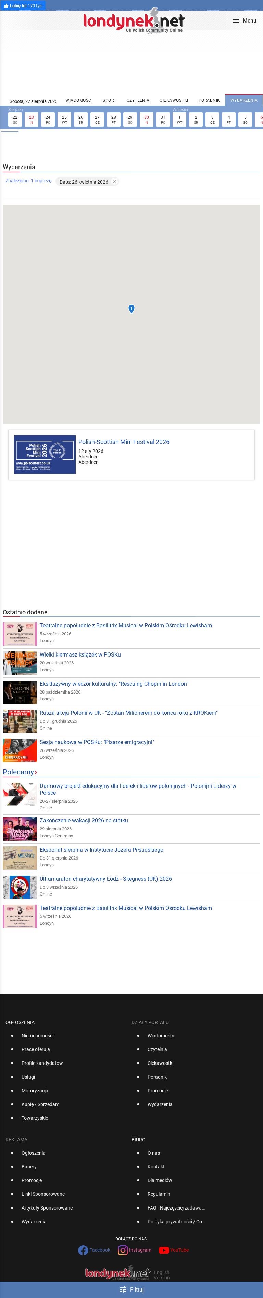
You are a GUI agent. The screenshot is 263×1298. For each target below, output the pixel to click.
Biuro (139, 1139)
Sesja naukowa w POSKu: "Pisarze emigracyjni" (97, 742)
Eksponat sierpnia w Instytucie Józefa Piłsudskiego (101, 849)
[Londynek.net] (134, 20)
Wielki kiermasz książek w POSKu (80, 654)
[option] (65, 1038)
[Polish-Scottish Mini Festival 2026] (45, 454)
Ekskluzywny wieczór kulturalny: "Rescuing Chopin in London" (114, 684)
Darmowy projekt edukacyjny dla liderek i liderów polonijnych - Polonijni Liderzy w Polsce (138, 789)
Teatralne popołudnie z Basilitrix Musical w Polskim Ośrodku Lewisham (126, 625)
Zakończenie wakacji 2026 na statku (84, 820)
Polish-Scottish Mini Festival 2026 (124, 441)
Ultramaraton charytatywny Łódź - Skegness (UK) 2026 (106, 879)
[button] (131, 309)
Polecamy (18, 772)
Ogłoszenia (20, 1022)
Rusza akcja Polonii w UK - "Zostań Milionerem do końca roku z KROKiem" (129, 713)
